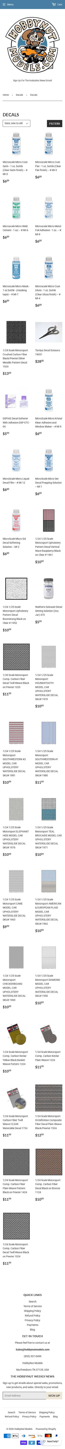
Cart (59, 4)
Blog (32, 1329)
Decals (19, 95)
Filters (54, 123)
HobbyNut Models (23, 1429)
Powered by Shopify (46, 1429)
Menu (10, 4)
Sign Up (54, 1395)
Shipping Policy (32, 1310)
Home (6, 95)
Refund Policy (32, 1315)
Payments (32, 1324)
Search (32, 1301)
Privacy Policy (32, 1320)
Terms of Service (32, 1306)
